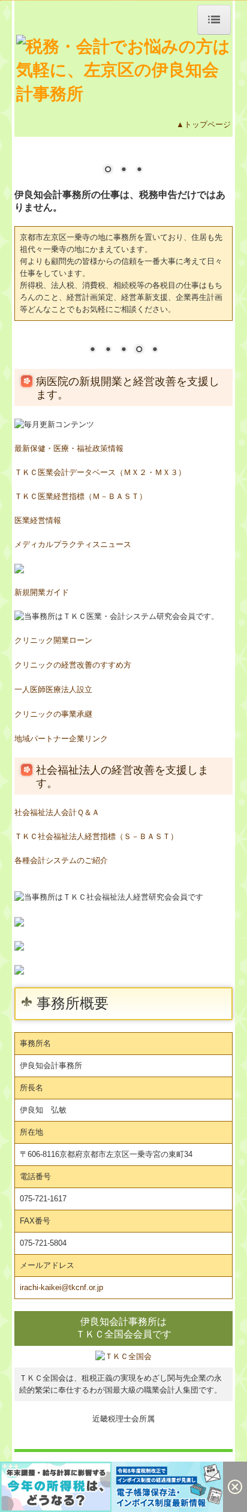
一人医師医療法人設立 (53, 689)
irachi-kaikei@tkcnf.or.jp (61, 1287)
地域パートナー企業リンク (61, 738)
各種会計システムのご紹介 (61, 860)
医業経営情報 (37, 520)
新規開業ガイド (41, 592)
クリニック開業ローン (53, 640)
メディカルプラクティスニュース (72, 544)
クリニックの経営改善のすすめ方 (72, 664)
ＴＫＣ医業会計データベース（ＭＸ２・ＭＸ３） (100, 472)
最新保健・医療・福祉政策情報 (68, 448)
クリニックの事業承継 (53, 714)
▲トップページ (203, 124)
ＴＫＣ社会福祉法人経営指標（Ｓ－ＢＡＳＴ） (96, 836)
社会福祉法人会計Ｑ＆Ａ (57, 812)
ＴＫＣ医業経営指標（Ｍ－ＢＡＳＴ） (80, 496)
